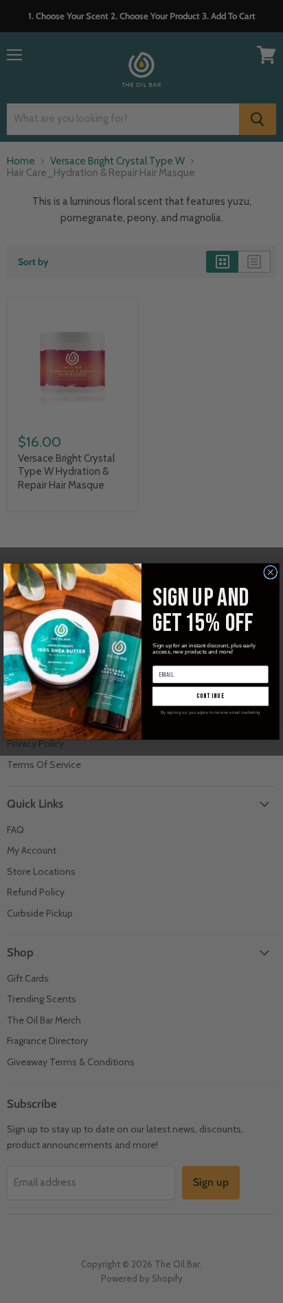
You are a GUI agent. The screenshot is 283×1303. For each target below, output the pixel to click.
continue (210, 696)
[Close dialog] (270, 572)
